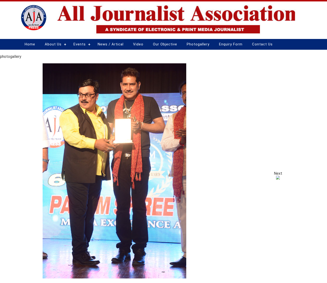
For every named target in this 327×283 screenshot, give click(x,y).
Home (30, 44)
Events (79, 44)
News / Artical (111, 44)
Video (138, 44)
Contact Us (262, 44)
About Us (53, 44)
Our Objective (165, 44)
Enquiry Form (230, 44)
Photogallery (198, 44)
